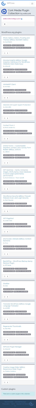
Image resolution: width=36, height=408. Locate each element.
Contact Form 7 (9, 125)
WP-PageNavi (8, 218)
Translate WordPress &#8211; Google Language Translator (17, 305)
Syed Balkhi (8, 42)
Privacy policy (6, 404)
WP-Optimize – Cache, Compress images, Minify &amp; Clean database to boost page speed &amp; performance (17, 173)
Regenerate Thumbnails (12, 326)
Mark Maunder (9, 200)
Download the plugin (20, 401)
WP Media (8, 265)
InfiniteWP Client (9, 84)
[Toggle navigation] (32, 3)
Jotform (7, 152)
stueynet (7, 349)
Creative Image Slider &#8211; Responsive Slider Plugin (14, 368)
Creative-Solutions (10, 371)
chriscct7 (7, 66)
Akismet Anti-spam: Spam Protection (17, 105)
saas (6, 285)
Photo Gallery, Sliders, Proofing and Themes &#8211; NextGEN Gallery (16, 39)
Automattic (8, 107)
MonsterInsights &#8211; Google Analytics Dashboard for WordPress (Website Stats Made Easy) (16, 62)
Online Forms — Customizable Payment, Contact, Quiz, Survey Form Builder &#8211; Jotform (17, 147)
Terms (13, 404)
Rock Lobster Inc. (10, 127)
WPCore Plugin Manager (12, 347)
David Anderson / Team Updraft (14, 178)
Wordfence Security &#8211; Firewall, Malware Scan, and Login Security (17, 197)
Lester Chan (8, 220)
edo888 (7, 308)
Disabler (6, 283)
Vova (6, 243)
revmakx (7, 86)
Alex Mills (8, 328)
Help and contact (8, 401)
